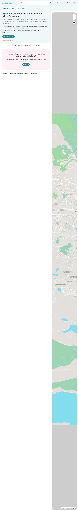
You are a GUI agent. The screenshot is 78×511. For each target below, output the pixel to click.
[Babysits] (7, 3)
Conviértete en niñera (63, 3)
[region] (64, 261)
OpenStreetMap (70, 508)
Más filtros (21, 8)
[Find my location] (74, 22)
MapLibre (63, 508)
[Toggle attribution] (75, 508)
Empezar (26, 64)
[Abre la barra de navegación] (74, 3)
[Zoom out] (74, 18)
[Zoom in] (74, 15)
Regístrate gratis (8, 36)
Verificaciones (9, 8)
